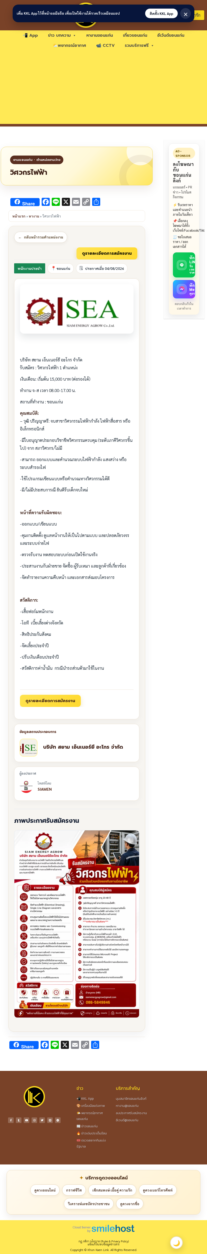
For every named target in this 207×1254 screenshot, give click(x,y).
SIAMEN (45, 789)
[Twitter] (42, 1120)
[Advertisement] (103, 88)
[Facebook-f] (11, 1120)
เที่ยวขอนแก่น (135, 35)
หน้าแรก (18, 216)
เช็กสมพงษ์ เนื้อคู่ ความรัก (112, 1190)
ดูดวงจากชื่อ (129, 1203)
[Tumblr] (18, 1120)
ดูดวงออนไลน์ (45, 1190)
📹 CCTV (105, 45)
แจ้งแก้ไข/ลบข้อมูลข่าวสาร (103, 1244)
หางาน (34, 216)
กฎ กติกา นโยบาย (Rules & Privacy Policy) (104, 1241)
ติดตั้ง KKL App (161, 13)
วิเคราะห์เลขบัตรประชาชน (89, 1203)
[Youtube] (26, 1120)
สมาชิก (194, 15)
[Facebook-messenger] (58, 1120)
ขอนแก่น (63, 268)
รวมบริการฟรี (137, 45)
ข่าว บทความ (59, 35)
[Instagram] (34, 1120)
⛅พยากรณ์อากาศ (69, 45)
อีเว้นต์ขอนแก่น (170, 35)
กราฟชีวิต (74, 1190)
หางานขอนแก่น (99, 35)
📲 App (30, 35)
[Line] (50, 1120)
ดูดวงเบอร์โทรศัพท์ (158, 1190)
